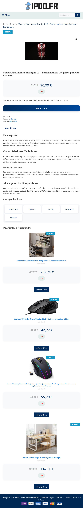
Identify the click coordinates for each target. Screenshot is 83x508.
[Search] (77, 15)
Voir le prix (40, 108)
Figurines (32, 209)
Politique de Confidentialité (30, 498)
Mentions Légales (48, 498)
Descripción (10, 128)
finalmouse (13, 121)
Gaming (13, 24)
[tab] (41, 128)
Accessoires (13, 209)
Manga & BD (69, 209)
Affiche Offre (41, 289)
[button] (76, 39)
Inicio (5, 24)
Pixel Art (13, 218)
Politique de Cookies (63, 498)
